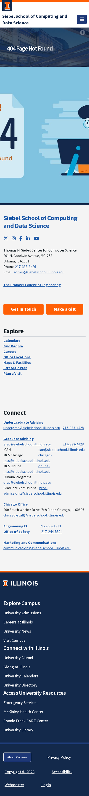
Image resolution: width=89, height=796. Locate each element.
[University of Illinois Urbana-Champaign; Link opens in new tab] (7, 6)
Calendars (11, 340)
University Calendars (20, 676)
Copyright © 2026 (19, 771)
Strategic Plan (15, 368)
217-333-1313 (50, 526)
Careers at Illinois (18, 622)
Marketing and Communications (30, 542)
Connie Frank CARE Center (25, 720)
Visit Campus (14, 640)
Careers (9, 351)
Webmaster (14, 784)
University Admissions (22, 612)
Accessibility (62, 771)
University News (17, 631)
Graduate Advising (18, 438)
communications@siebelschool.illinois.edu (37, 548)
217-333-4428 (73, 427)
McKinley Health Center (23, 711)
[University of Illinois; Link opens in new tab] (20, 583)
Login (46, 784)
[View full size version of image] (82, 32)
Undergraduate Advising (23, 422)
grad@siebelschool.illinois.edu (27, 444)
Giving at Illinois (16, 666)
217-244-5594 (51, 531)
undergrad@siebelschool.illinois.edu (31, 427)
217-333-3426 (25, 266)
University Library (18, 729)
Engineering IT (15, 526)
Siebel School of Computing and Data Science (40, 222)
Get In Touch (23, 309)
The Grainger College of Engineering (32, 284)
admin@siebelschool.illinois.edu (39, 272)
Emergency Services (20, 702)
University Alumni (18, 657)
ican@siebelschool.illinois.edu (61, 449)
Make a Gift (65, 309)
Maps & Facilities (17, 362)
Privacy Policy (59, 757)
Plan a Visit (12, 373)
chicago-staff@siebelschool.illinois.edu (34, 515)
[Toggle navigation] (82, 19)
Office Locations (17, 357)
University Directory (20, 685)
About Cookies (17, 757)
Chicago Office (15, 504)
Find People (13, 346)
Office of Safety (16, 531)
